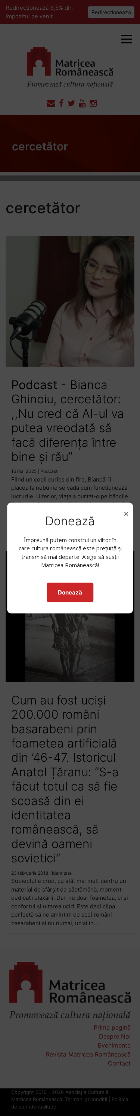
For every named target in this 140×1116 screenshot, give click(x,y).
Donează (70, 592)
